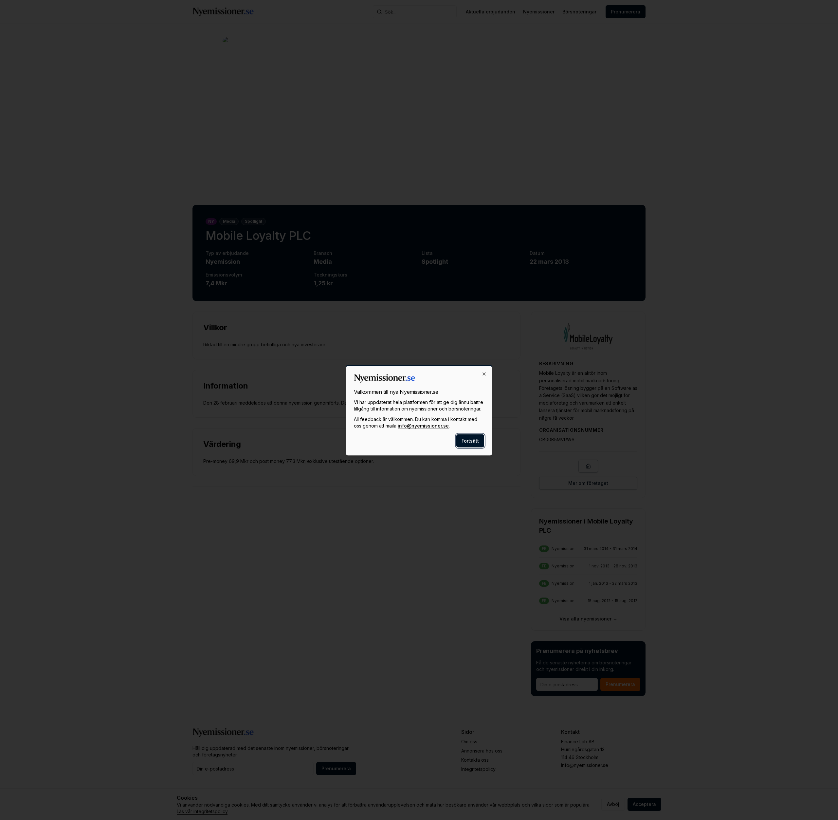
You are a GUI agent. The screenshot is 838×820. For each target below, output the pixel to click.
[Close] (484, 373)
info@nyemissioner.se (423, 425)
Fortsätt (470, 440)
